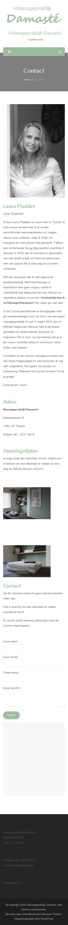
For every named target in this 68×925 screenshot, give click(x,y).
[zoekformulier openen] (59, 51)
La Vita (33, 248)
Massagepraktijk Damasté (35, 33)
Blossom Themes (52, 914)
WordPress (47, 919)
